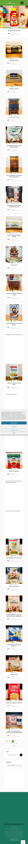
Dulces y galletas (14, 612)
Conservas (14, 173)
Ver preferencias (14, 430)
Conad (14, 28)
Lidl (14, 642)
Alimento (14, 380)
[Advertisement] (14, 778)
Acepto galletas (14, 423)
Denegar (14, 426)
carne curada (14, 58)
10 (16, 743)
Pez (14, 291)
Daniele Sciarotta (13, 34)
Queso (14, 86)
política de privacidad (14, 840)
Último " (14, 745)
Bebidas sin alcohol (14, 232)
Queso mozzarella (14, 143)
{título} (14, 432)
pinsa (14, 262)
